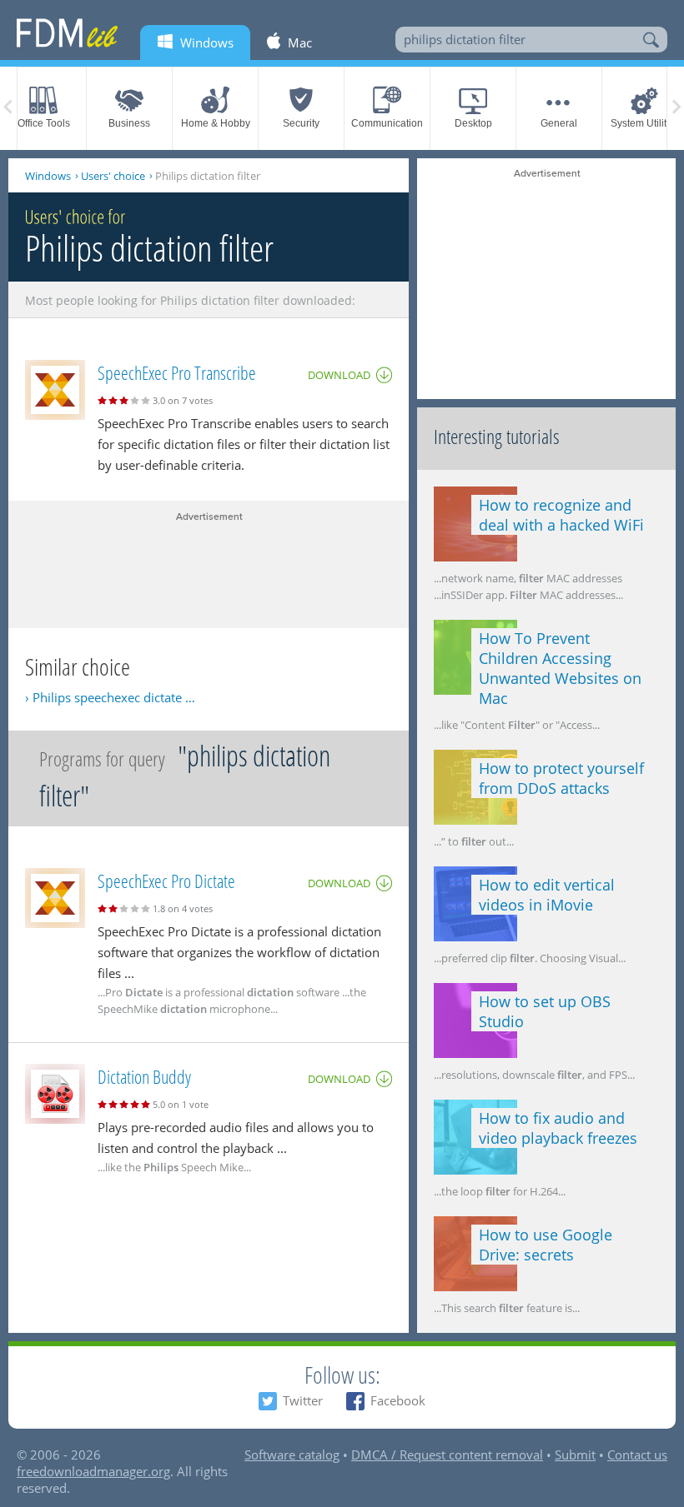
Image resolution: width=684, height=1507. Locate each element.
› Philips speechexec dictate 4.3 (112, 697)
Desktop (473, 123)
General (559, 123)
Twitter (303, 1400)
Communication (387, 123)
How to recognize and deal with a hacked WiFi (561, 515)
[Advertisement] (208, 565)
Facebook (397, 1400)
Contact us (637, 1454)
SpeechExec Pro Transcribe (177, 372)
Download (339, 374)
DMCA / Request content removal (447, 1454)
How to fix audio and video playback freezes (558, 1128)
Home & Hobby (215, 123)
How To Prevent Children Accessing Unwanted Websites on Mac (560, 668)
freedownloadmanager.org (93, 1471)
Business (129, 123)
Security (301, 123)
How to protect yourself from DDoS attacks (561, 778)
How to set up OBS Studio (545, 1011)
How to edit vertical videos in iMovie (547, 895)
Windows (48, 175)
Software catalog (291, 1454)
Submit (575, 1454)
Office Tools (44, 123)
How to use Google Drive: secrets (545, 1245)
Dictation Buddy (144, 1076)
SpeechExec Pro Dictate (166, 880)
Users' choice (113, 175)
